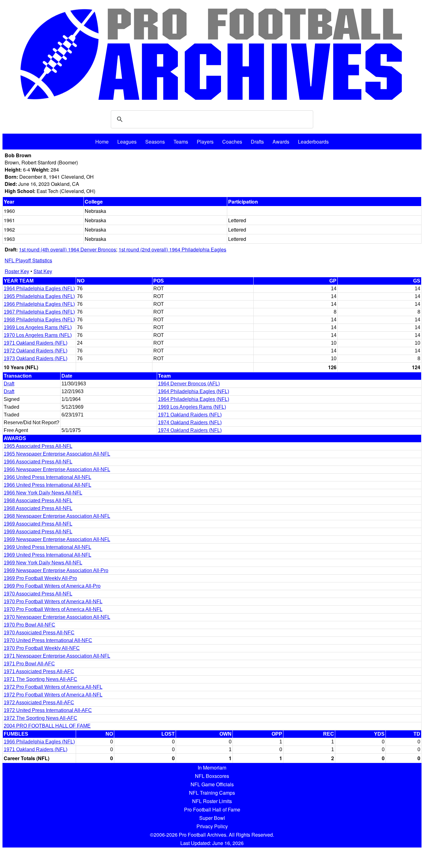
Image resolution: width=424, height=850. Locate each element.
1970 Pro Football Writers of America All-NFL (53, 601)
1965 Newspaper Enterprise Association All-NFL (57, 454)
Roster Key (17, 271)
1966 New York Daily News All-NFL (43, 492)
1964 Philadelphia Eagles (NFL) (39, 288)
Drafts (257, 141)
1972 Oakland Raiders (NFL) (35, 350)
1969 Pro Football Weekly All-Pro (40, 578)
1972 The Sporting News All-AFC (40, 718)
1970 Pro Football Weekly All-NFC (42, 648)
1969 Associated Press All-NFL (38, 523)
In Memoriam (212, 767)
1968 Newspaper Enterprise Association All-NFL (57, 516)
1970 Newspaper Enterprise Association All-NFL (57, 617)
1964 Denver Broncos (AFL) (189, 383)
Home (102, 141)
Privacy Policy (212, 826)
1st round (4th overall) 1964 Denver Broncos (67, 249)
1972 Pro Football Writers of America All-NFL (53, 687)
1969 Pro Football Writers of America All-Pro (52, 586)
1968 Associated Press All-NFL (38, 500)
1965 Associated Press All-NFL (38, 446)
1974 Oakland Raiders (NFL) (190, 422)
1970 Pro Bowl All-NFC (29, 624)
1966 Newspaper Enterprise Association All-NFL (57, 469)
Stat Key (43, 271)
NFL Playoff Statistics (28, 260)
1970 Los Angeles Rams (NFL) (38, 335)
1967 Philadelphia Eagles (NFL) (39, 312)
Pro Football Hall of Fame (212, 809)
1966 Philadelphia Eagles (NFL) (39, 304)
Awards (281, 141)
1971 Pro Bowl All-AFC (29, 663)
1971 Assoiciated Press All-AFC (39, 671)
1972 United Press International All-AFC (48, 710)
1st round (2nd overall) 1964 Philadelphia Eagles (172, 249)
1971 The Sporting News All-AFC (40, 679)
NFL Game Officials (212, 784)
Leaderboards (313, 141)
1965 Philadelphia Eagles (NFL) (39, 296)
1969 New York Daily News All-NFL (43, 562)
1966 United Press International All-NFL (47, 477)
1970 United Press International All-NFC (48, 640)
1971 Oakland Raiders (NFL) (35, 343)
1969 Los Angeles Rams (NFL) (38, 327)
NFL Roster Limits (212, 801)
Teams (181, 141)
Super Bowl (212, 817)
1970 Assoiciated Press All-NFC (39, 632)
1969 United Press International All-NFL (47, 547)
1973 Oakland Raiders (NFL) (35, 358)
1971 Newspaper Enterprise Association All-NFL (57, 656)
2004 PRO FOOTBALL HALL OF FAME (47, 725)
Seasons (155, 141)
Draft (9, 383)
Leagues (127, 141)
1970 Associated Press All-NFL (38, 593)
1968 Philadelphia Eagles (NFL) (39, 319)
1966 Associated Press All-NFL (38, 461)
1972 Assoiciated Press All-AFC (39, 702)
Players (205, 141)
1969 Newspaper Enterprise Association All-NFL (57, 539)
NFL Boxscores (212, 775)
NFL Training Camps (212, 792)
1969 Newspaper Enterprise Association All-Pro (56, 570)
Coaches (232, 141)
